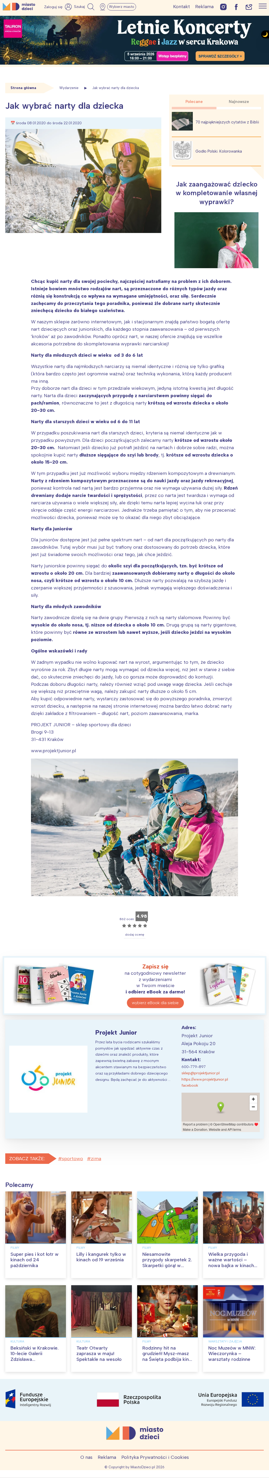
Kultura (17, 1341)
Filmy (15, 1247)
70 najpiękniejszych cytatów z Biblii (227, 122)
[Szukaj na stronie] (85, 6)
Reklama (204, 6)
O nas (86, 1457)
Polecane (194, 101)
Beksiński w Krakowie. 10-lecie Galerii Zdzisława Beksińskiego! (35, 1356)
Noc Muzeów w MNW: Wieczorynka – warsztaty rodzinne (232, 1353)
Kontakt (181, 6)
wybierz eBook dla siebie (155, 1002)
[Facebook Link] (236, 7)
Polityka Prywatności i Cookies (155, 1457)
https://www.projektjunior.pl (205, 1079)
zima (96, 1158)
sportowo (72, 1158)
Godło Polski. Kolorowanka (218, 151)
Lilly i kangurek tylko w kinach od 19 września (101, 1257)
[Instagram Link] (223, 7)
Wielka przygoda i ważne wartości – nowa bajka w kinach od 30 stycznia (231, 1262)
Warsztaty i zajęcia (225, 1341)
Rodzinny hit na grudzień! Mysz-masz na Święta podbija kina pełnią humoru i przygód (167, 1359)
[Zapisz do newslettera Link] (249, 7)
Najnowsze (239, 101)
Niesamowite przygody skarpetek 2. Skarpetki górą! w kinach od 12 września (167, 1262)
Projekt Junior (116, 1032)
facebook (190, 1085)
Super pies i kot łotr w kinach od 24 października (35, 1259)
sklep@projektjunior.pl (201, 1073)
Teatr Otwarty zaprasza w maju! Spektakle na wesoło (99, 1353)
